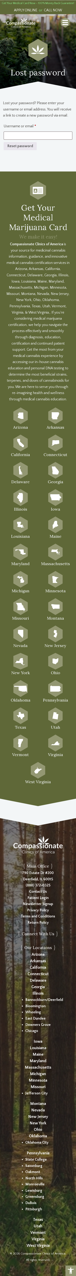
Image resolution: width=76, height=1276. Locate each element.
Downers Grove (38, 1025)
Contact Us (38, 892)
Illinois (38, 993)
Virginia (38, 1239)
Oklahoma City (36, 1143)
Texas (38, 1219)
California (38, 967)
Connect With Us (38, 934)
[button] (70, 1270)
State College (36, 1160)
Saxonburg (33, 1166)
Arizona (38, 954)
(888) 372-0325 (38, 885)
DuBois (30, 1203)
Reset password (20, 146)
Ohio (38, 1129)
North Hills (34, 1178)
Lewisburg (33, 1191)
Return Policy (38, 923)
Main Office (38, 866)
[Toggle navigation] (65, 22)
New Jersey (38, 1116)
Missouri (38, 1087)
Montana (38, 1103)
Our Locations (38, 947)
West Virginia (38, 1245)
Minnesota (38, 1080)
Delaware (38, 980)
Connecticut (38, 974)
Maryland (38, 1061)
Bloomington (35, 1006)
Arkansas (38, 961)
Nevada (38, 1110)
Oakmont (32, 1172)
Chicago (31, 1031)
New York (38, 1123)
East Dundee (35, 1019)
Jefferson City (36, 1093)
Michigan (38, 1074)
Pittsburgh (33, 1209)
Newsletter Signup (38, 904)
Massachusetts (38, 1067)
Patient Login (38, 898)
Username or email (27, 126)
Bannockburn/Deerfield (44, 1000)
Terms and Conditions (38, 916)
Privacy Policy (38, 910)
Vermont (38, 1232)
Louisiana (38, 1048)
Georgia (38, 987)
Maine (38, 1054)
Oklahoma (38, 1136)
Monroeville (35, 1184)
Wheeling (33, 1012)
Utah (38, 1226)
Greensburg (34, 1197)
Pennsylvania (38, 1153)
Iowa (38, 1041)
